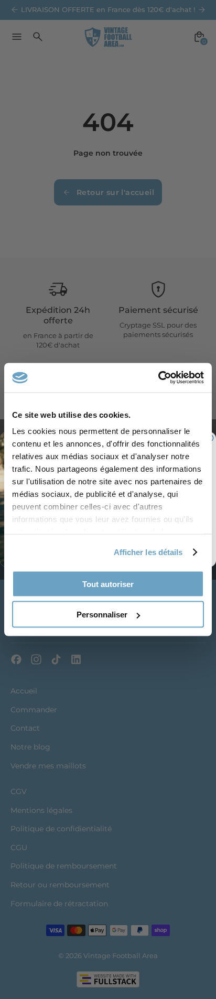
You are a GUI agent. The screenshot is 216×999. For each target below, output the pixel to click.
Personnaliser (102, 614)
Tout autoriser (108, 583)
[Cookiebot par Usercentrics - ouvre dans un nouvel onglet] (158, 378)
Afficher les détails (148, 552)
